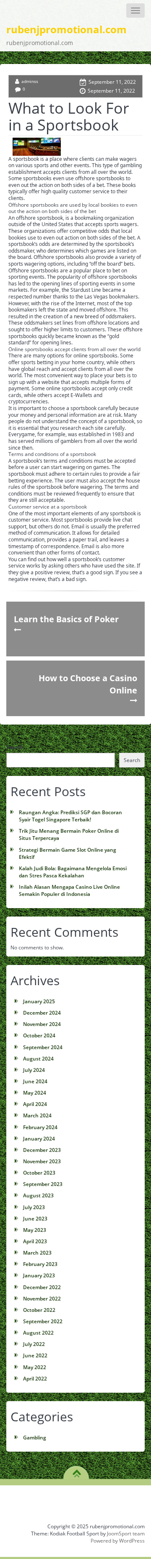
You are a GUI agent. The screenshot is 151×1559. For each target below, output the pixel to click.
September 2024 (42, 1047)
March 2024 (37, 1115)
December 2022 (42, 1287)
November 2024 (42, 1024)
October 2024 (39, 1035)
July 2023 (34, 1207)
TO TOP (76, 1470)
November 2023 (42, 1161)
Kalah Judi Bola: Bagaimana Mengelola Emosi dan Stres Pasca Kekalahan (73, 872)
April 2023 (35, 1241)
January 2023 (39, 1275)
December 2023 (42, 1150)
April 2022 (35, 1378)
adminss (29, 81)
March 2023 (37, 1252)
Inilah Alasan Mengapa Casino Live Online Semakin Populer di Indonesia (69, 890)
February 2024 (40, 1127)
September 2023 (42, 1184)
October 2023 (39, 1172)
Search (14, 747)
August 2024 (38, 1058)
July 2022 (34, 1344)
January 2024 (39, 1138)
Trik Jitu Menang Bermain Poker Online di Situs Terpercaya (69, 834)
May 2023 (34, 1230)
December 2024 (42, 1012)
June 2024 (35, 1081)
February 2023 (40, 1264)
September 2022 (42, 1321)
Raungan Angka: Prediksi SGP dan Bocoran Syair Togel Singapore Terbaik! (70, 816)
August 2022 (38, 1332)
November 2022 (42, 1298)
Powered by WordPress (118, 1540)
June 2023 (35, 1218)
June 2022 (35, 1355)
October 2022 (39, 1310)
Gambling (34, 1437)
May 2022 (34, 1367)
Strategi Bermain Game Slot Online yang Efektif (67, 853)
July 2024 (34, 1070)
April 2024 (35, 1104)
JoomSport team (126, 1533)
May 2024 (34, 1092)
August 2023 (38, 1195)
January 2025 (39, 1001)
